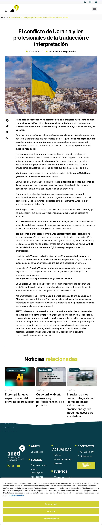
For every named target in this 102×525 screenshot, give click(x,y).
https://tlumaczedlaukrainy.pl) (70, 256)
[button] (94, 9)
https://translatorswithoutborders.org (66, 233)
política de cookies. (16, 495)
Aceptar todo (51, 504)
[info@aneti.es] (91, 2)
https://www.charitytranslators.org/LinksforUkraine (44, 278)
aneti (9, 10)
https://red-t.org (50, 296)
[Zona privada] (96, 2)
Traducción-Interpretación (62, 51)
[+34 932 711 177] (85, 2)
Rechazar (51, 511)
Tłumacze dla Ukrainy (41, 256)
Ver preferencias (51, 518)
